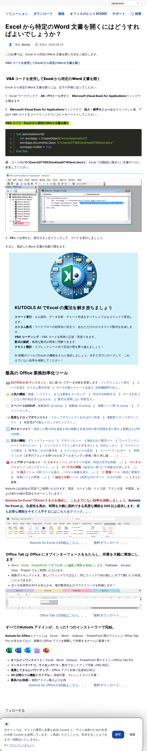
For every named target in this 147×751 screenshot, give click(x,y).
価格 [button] (61, 14)
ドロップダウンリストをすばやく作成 (75, 417)
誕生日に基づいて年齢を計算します (107, 467)
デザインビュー (71, 440)
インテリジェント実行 (115, 382)
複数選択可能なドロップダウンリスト (48, 422)
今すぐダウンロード (102, 355)
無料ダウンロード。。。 (111, 543)
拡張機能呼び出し (106, 387)
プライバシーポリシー (21, 745)
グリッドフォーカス (41, 440)
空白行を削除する (104, 394)
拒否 (132, 734)
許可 (118, 734)
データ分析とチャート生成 (73, 387)
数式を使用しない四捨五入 (75, 399)
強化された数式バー (100, 440)
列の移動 (71, 429)
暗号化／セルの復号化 (43, 450)
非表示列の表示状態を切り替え (100, 429)
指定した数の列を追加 (48, 429)
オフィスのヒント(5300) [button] (88, 14)
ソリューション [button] (16, 14)
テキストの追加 (80, 462)
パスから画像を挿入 (75, 472)
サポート (118, 14)
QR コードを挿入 (48, 472)
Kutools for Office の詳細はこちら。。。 (58, 685)
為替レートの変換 (27, 477)
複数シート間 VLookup (113, 405)
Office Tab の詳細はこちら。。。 (64, 615)
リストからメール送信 (78, 450)
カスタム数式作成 (38, 387)
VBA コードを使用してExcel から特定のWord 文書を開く (43, 63)
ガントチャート (38, 467)
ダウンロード (43, 14)
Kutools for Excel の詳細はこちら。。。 (59, 543)
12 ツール (55, 462)
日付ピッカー (108, 445)
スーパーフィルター (113, 450)
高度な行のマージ (92, 477)
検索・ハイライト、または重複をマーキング (56, 394)
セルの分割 (114, 477)
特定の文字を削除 (104, 462)
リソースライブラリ (57, 445)
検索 (138, 14)
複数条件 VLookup (50, 405)
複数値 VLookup (80, 405)
